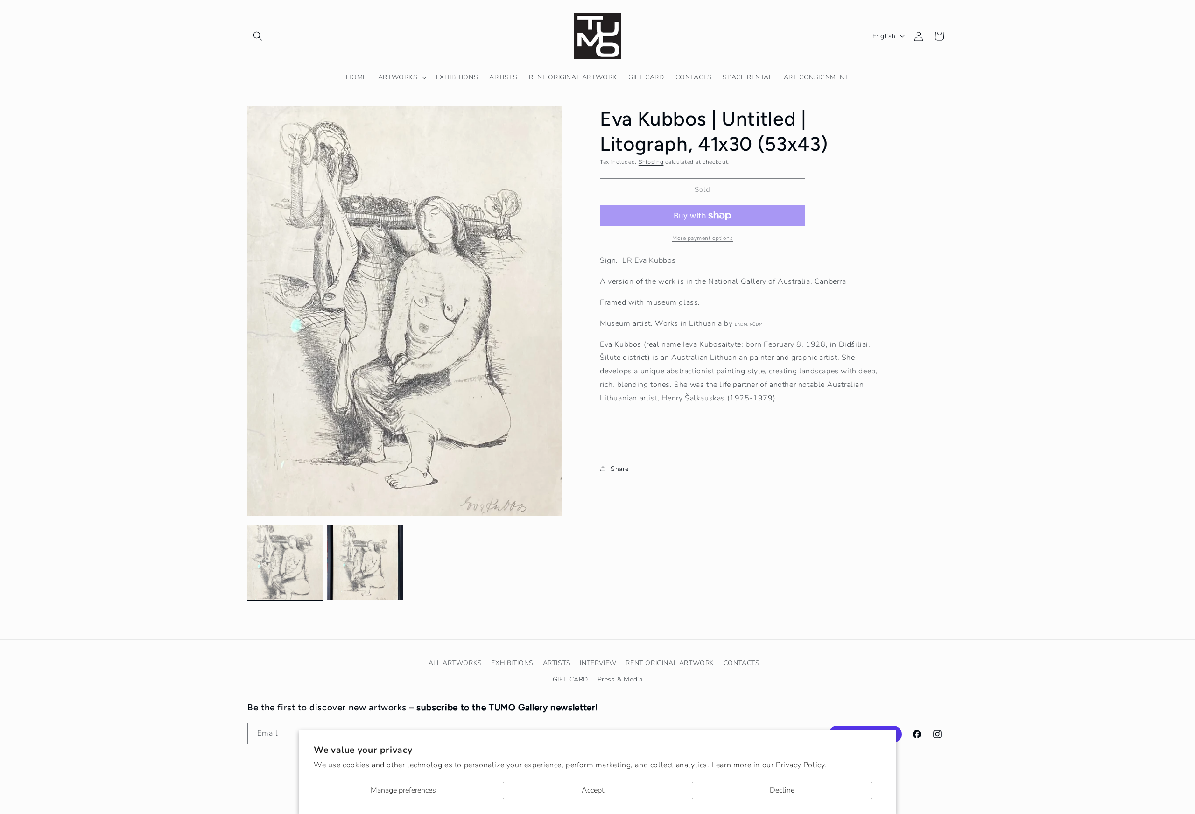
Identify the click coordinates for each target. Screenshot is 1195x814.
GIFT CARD (570, 679)
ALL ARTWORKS (455, 663)
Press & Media (620, 679)
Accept (593, 790)
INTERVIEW (598, 663)
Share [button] (620, 468)
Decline (782, 790)
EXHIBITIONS (512, 663)
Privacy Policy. (801, 765)
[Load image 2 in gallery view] (364, 562)
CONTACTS (742, 663)
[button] (257, 36)
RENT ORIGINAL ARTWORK (670, 663)
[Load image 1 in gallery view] (285, 562)
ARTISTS (557, 663)
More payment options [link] (702, 238)
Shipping (651, 162)
